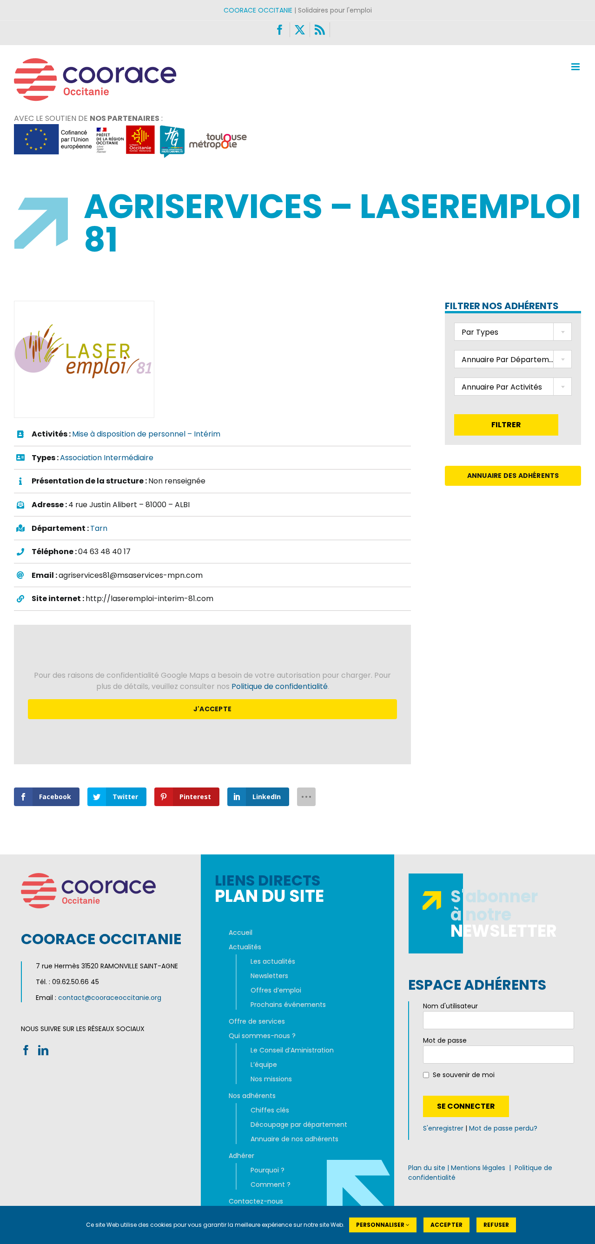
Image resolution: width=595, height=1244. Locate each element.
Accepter (446, 1225)
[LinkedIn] (43, 1050)
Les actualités (273, 961)
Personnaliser (381, 1225)
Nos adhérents (252, 1095)
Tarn (98, 528)
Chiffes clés (270, 1110)
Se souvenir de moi (464, 1074)
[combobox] (513, 332)
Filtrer (506, 424)
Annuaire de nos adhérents (294, 1139)
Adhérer (241, 1155)
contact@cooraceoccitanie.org (109, 997)
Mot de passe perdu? (503, 1128)
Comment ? (271, 1184)
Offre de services (257, 1021)
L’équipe (264, 1064)
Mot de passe (445, 1040)
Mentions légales (478, 1167)
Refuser (496, 1225)
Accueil (240, 932)
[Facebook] (26, 1050)
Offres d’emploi (276, 990)
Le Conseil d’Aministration (292, 1050)
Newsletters (269, 975)
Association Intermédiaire (106, 457)
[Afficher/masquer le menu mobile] (576, 67)
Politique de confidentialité (279, 686)
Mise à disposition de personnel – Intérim (146, 434)
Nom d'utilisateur (450, 1006)
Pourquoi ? (267, 1170)
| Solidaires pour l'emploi (298, 10)
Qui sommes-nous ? (262, 1035)
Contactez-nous (256, 1201)
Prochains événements (288, 1004)
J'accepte (212, 709)
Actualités (245, 947)
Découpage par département (299, 1124)
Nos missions (271, 1079)
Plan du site (426, 1167)
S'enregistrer (443, 1128)
